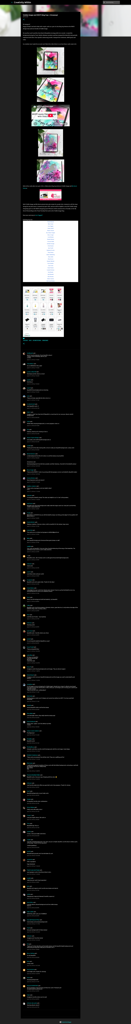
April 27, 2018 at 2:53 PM (33, 551)
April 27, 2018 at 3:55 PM (33, 567)
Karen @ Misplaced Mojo (33, 919)
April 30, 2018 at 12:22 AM (33, 932)
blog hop (25, 340)
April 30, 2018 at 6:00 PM (33, 999)
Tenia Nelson (50, 252)
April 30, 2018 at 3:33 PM (33, 991)
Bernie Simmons (31, 453)
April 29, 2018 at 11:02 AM (33, 866)
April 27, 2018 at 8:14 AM (33, 425)
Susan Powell (30, 647)
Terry (28, 823)
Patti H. (29, 412)
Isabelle (29, 546)
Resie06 (29, 705)
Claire (28, 995)
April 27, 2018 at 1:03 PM (33, 508)
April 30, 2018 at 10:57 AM (33, 965)
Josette (29, 878)
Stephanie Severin (50, 250)
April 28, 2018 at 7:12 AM (33, 735)
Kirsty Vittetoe (30, 807)
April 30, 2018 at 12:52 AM (33, 940)
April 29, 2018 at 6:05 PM (33, 898)
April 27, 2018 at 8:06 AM (33, 417)
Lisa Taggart (50, 226)
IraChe (28, 894)
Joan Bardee (50, 272)
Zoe (28, 429)
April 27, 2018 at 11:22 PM (33, 680)
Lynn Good (50, 265)
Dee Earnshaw (30, 969)
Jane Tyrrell (50, 248)
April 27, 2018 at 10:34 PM (33, 663)
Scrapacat (29, 580)
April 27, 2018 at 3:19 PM (33, 559)
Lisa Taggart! (39, 215)
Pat (28, 944)
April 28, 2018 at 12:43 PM (33, 779)
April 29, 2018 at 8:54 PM (33, 915)
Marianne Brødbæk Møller (33, 775)
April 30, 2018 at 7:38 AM (33, 949)
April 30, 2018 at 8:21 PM (33, 1007)
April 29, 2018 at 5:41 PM (33, 890)
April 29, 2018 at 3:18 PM (33, 882)
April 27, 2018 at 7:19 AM (33, 367)
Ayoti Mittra (30, 902)
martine (29, 831)
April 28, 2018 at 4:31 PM (33, 803)
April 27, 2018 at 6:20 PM (33, 610)
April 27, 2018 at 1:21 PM (33, 526)
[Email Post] (24, 338)
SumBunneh (30, 353)
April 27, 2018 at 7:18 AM (33, 359)
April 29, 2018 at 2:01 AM (33, 811)
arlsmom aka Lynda (32, 1003)
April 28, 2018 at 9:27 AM (33, 743)
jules (28, 886)
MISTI (30, 340)
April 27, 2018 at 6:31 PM (33, 618)
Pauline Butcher (50, 239)
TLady (28, 512)
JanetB (28, 445)
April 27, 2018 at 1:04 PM (33, 518)
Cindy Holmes (30, 588)
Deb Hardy (29, 696)
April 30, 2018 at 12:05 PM (33, 973)
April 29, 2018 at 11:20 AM (33, 874)
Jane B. (28, 571)
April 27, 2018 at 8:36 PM (33, 643)
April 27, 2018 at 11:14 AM (33, 482)
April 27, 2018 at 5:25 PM (33, 584)
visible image (45, 340)
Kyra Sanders (50, 263)
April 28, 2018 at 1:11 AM (33, 692)
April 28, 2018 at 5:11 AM (33, 701)
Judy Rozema (50, 276)
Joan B (28, 388)
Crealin (28, 839)
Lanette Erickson (50, 270)
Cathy (28, 605)
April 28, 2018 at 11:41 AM (33, 759)
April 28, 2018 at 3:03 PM (33, 787)
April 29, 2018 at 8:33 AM (33, 835)
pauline (29, 379)
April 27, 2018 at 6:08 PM (33, 601)
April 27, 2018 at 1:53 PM (33, 534)
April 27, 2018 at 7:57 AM (33, 400)
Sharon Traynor (50, 230)
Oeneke (29, 799)
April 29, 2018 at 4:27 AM (33, 827)
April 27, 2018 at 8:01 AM (33, 408)
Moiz (28, 614)
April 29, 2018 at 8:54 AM (33, 847)
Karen (28, 977)
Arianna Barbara (31, 478)
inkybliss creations (31, 486)
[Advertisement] (87, 59)
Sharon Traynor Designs (33, 437)
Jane (28, 396)
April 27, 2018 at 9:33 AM (33, 449)
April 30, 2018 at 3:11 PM (33, 981)
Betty (28, 538)
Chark (28, 927)
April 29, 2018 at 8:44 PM (33, 907)
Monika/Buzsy (30, 747)
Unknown (29, 495)
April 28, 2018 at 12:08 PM (33, 771)
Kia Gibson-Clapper (50, 232)
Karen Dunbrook (31, 721)
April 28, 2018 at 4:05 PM (33, 795)
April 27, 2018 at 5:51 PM (33, 593)
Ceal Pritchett (50, 237)
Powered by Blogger (66, 1022)
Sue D (28, 791)
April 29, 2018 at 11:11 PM (33, 924)
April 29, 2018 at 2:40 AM (33, 819)
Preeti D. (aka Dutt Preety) (33, 870)
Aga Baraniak (51, 274)
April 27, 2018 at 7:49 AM (33, 384)
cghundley (29, 655)
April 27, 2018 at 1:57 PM (33, 542)
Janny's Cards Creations (33, 730)
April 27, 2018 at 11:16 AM (33, 491)
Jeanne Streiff (50, 228)
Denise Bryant (30, 675)
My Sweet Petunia (51, 281)
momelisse (29, 684)
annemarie (29, 859)
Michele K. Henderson (32, 755)
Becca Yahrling (30, 953)
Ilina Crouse (50, 224)
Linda (28, 421)
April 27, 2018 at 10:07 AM (33, 466)
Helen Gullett (30, 911)
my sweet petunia (37, 340)
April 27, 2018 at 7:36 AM (33, 375)
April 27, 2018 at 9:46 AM (33, 458)
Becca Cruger (51, 234)
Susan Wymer (51, 267)
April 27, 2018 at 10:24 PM (33, 651)
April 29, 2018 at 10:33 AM (33, 855)
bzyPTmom (30, 503)
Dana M (29, 667)
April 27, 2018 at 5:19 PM (33, 576)
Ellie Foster (29, 763)
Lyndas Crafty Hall (31, 371)
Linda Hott (29, 530)
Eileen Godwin (50, 278)
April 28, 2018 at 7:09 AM (33, 726)
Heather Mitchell (50, 261)
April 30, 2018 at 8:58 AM (33, 957)
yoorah (29, 639)
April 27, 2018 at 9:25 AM (33, 433)
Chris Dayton (50, 245)
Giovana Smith (50, 241)
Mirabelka (29, 739)
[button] (24, 19)
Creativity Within (22, 2)
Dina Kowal (50, 259)
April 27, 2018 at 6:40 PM (33, 627)
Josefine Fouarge (50, 243)
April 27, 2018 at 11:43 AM (33, 499)
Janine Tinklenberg (50, 254)
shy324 (29, 851)
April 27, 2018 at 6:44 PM (33, 635)
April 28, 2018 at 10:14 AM (33, 751)
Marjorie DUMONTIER (32, 985)
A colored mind (31, 404)
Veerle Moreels (50, 221)
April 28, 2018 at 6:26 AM (33, 709)
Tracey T (29, 815)
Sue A (28, 597)
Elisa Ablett (50, 256)
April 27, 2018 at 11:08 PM (33, 671)
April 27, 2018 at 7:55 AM (33, 392)
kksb (28, 961)
